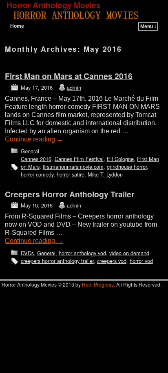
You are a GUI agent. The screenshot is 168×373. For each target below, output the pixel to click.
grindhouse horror (127, 166)
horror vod (141, 261)
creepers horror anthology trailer (57, 261)
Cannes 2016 (36, 159)
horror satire (70, 174)
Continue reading (34, 139)
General (30, 151)
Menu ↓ (148, 26)
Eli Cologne (120, 159)
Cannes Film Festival (79, 159)
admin (74, 87)
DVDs (27, 253)
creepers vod (111, 261)
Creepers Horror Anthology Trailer (70, 194)
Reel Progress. (98, 284)
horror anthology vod (82, 253)
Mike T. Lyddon (105, 174)
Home (17, 26)
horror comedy (37, 174)
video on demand (129, 253)
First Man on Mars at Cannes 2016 (69, 76)
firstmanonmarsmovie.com (73, 166)
